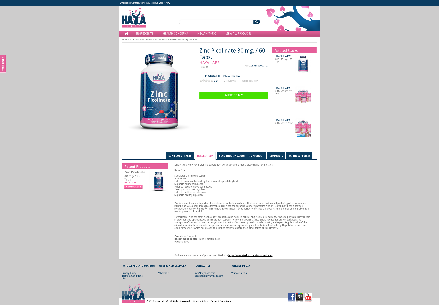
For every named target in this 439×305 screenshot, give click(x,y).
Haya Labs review (161, 3)
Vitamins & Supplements (141, 39)
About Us (147, 3)
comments (276, 156)
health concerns (175, 33)
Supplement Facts (180, 156)
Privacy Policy (129, 273)
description (205, 156)
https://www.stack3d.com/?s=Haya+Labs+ (250, 255)
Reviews (231, 80)
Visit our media (239, 273)
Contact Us (136, 3)
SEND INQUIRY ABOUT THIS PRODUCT (241, 156)
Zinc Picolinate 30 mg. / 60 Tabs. (134, 175)
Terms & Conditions (132, 275)
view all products (239, 33)
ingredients (144, 33)
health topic (206, 33)
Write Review (250, 80)
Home (124, 39)
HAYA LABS (160, 39)
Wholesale (125, 3)
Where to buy (234, 95)
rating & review (299, 156)
